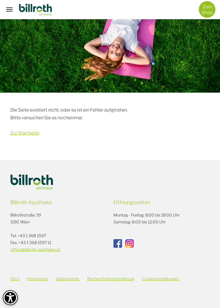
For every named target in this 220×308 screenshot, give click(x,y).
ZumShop (207, 9)
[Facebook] (117, 243)
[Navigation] (9, 9)
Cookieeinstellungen (160, 278)
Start (14, 278)
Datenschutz (67, 278)
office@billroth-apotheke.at (35, 249)
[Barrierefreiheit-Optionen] (10, 297)
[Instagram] (129, 243)
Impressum (37, 278)
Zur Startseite (24, 133)
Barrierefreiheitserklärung (110, 278)
